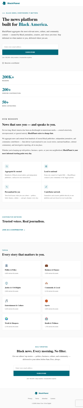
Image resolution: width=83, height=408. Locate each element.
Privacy (30, 398)
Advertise (44, 398)
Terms (37, 398)
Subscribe (30, 52)
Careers (52, 398)
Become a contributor (12, 63)
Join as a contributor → (13, 230)
